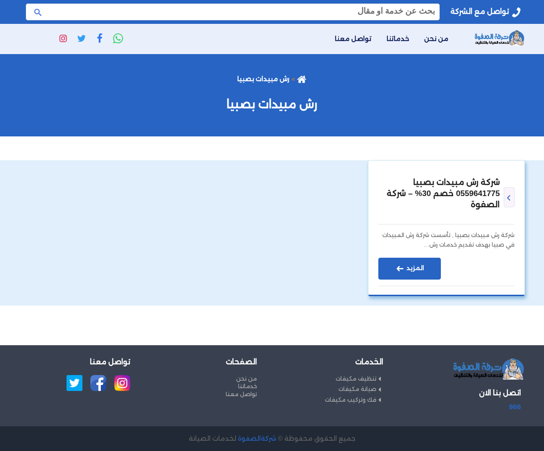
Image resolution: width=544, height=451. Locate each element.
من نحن (436, 38)
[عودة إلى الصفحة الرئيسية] (302, 79)
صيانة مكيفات (357, 389)
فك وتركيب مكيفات (350, 400)
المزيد (414, 267)
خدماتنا (398, 38)
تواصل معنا (353, 38)
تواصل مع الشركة (479, 12)
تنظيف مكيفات (356, 378)
